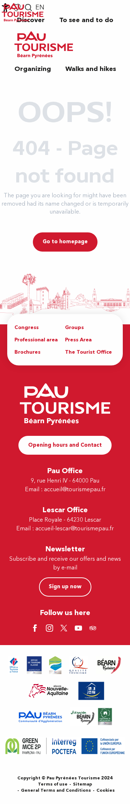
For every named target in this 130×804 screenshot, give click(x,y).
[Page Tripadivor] (93, 629)
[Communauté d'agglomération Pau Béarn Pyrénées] (40, 716)
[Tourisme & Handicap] (91, 691)
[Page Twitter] (65, 629)
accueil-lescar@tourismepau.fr (74, 529)
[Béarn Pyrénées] (109, 665)
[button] (86, 20)
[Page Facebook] (36, 629)
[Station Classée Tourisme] (55, 665)
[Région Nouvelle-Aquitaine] (48, 691)
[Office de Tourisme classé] (34, 665)
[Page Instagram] (50, 629)
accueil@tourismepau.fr (74, 489)
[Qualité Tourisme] (79, 665)
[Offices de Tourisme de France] (14, 665)
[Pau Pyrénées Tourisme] (43, 44)
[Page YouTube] (79, 629)
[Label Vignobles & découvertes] (91, 716)
